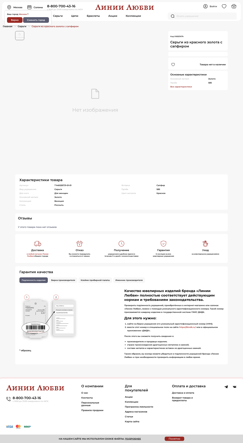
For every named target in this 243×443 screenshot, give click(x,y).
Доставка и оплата (183, 392)
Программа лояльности (139, 406)
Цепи (74, 15)
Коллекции (133, 15)
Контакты (87, 397)
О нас (84, 392)
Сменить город (36, 20)
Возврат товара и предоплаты (182, 399)
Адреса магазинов (136, 411)
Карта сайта (132, 421)
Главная (7, 26)
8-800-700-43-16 (61, 6)
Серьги (58, 15)
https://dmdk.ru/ (187, 327)
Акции (112, 15)
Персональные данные (90, 404)
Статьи (129, 416)
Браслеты (93, 15)
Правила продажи (92, 410)
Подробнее (133, 439)
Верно (15, 20)
